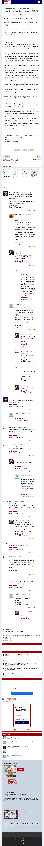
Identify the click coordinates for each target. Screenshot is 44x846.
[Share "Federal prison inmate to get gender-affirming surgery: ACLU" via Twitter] (17, 150)
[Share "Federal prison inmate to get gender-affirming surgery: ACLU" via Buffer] (26, 150)
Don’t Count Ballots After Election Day (14, 755)
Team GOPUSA (29, 834)
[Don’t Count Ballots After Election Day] (4, 756)
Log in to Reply (32, 210)
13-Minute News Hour (15, 738)
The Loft (11, 826)
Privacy (18, 834)
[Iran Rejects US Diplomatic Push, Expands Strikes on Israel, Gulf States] (4, 742)
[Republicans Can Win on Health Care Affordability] (4, 751)
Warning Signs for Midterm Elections (17, 654)
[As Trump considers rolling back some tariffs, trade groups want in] (7, 169)
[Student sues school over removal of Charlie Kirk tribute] (4, 747)
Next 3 (6, 826)
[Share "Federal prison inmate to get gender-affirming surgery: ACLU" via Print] (33, 150)
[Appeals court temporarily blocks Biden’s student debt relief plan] (26, 169)
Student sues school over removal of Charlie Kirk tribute (18, 746)
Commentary (14, 752)
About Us (23, 834)
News (29, 14)
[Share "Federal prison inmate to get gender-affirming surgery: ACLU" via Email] (31, 150)
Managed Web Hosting (22, 840)
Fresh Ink (32, 823)
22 (32, 14)
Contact (14, 834)
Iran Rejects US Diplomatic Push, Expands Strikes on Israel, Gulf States (24, 658)
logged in (12, 631)
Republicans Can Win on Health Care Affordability (17, 750)
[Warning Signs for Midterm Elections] (4, 737)
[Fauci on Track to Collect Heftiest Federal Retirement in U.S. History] (17, 169)
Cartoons (18, 823)
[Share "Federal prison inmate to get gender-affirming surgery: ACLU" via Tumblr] (19, 150)
